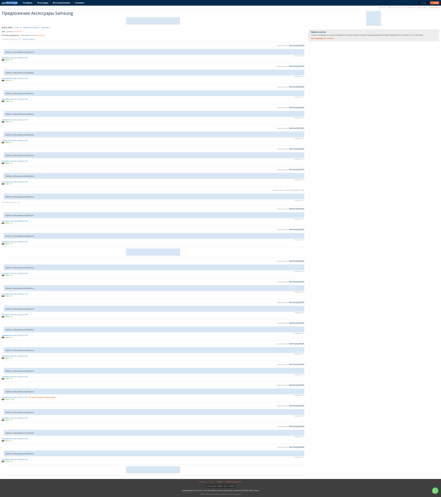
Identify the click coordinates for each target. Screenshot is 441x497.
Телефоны (27, 2)
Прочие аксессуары (32, 27)
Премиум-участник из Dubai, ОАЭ (15, 58)
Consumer (79, 2)
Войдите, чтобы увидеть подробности (20, 52)
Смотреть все (17, 31)
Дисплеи (46, 27)
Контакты (202, 482)
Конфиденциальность (234, 482)
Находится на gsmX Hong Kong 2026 (42, 397)
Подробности (298, 56)
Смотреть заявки (29, 39)
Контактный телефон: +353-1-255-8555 (220, 486)
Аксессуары (42, 2)
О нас (211, 482)
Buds (18, 27)
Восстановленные (61, 2)
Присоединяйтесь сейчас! (322, 38)
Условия (220, 482)
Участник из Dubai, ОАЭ (11, 202)
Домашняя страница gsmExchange (10, 2)
